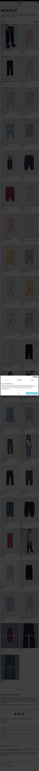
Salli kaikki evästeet (31, 393)
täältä (13, 387)
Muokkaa (18, 393)
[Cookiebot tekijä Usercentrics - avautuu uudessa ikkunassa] (33, 377)
